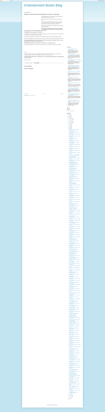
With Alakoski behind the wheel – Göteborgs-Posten (73, 272)
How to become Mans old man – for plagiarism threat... (74, 372)
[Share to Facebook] (37, 62)
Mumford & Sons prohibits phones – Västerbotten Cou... (74, 204)
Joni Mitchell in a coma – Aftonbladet (74, 154)
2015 (69, 117)
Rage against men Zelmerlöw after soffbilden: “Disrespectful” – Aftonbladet (74, 66)
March (70, 394)
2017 (69, 114)
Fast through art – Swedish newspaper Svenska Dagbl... (74, 293)
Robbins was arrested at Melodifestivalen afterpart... (73, 316)
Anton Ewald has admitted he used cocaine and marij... (74, 382)
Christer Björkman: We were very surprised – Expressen (73, 314)
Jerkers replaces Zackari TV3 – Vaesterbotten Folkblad (73, 374)
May (69, 127)
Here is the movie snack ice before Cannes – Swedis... (74, 307)
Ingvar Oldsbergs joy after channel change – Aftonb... (74, 305)
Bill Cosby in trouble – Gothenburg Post (74, 54)
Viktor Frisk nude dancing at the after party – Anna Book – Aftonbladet (73, 88)
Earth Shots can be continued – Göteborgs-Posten (73, 254)
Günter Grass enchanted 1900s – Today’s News (73, 332)
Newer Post (26, 93)
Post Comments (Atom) (31, 95)
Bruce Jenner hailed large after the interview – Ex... (74, 189)
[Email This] (34, 62)
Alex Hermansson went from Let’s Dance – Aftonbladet (74, 370)
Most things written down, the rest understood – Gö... (73, 166)
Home (44, 93)
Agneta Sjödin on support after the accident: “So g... (74, 241)
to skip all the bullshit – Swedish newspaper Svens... (73, 355)
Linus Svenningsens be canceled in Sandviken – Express (74, 258)
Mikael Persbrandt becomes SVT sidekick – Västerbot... (73, 322)
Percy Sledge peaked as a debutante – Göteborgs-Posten (74, 320)
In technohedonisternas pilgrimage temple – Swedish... (74, 222)
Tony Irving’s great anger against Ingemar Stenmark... (73, 363)
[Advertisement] (32, 23)
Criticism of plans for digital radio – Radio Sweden (74, 328)
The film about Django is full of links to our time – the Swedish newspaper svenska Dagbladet (74, 94)
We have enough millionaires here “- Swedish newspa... (74, 243)
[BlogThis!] (35, 62)
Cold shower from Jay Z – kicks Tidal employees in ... (74, 295)
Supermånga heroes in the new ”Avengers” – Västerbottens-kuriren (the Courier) (74, 101)
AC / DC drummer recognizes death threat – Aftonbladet (74, 251)
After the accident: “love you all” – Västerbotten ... (73, 276)
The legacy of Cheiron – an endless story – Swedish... (74, 262)
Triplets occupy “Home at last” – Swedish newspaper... (73, 169)
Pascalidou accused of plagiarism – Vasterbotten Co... (74, 130)
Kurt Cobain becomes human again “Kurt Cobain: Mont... (74, 173)
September (70, 122)
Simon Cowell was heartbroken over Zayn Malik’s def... (74, 283)
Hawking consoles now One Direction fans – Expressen (74, 175)
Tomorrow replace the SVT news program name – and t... (73, 357)
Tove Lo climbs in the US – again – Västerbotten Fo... (74, 216)
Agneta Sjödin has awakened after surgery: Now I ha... (74, 231)
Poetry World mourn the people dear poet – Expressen (74, 164)
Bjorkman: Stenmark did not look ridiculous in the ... (73, 287)
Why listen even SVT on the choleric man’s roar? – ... (74, 378)
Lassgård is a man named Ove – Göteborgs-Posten (73, 177)
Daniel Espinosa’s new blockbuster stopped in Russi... (74, 309)
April (69, 128)
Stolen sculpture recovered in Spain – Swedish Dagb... (74, 142)
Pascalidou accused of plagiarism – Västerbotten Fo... (74, 132)
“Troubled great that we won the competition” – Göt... (73, 392)
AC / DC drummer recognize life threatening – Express (73, 249)
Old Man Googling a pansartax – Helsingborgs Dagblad (73, 162)
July (69, 124)
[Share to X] (36, 62)
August (70, 123)
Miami (69, 109)
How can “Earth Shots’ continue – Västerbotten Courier (74, 239)
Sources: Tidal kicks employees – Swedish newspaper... (74, 301)
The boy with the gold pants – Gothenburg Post (72, 49)
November (70, 119)
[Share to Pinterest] (38, 62)
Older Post (61, 93)
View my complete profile (70, 110)
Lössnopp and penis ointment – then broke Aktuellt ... (74, 206)
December (70, 118)
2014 (69, 398)
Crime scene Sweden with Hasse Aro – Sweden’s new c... (74, 256)
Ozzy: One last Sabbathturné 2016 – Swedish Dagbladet (74, 156)
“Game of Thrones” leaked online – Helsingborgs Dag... (74, 349)
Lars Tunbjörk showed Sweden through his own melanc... (74, 359)
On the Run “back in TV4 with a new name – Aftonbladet (74, 386)
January (70, 397)
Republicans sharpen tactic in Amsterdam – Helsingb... (73, 208)
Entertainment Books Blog (43, 5)
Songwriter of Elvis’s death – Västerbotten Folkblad (73, 183)
